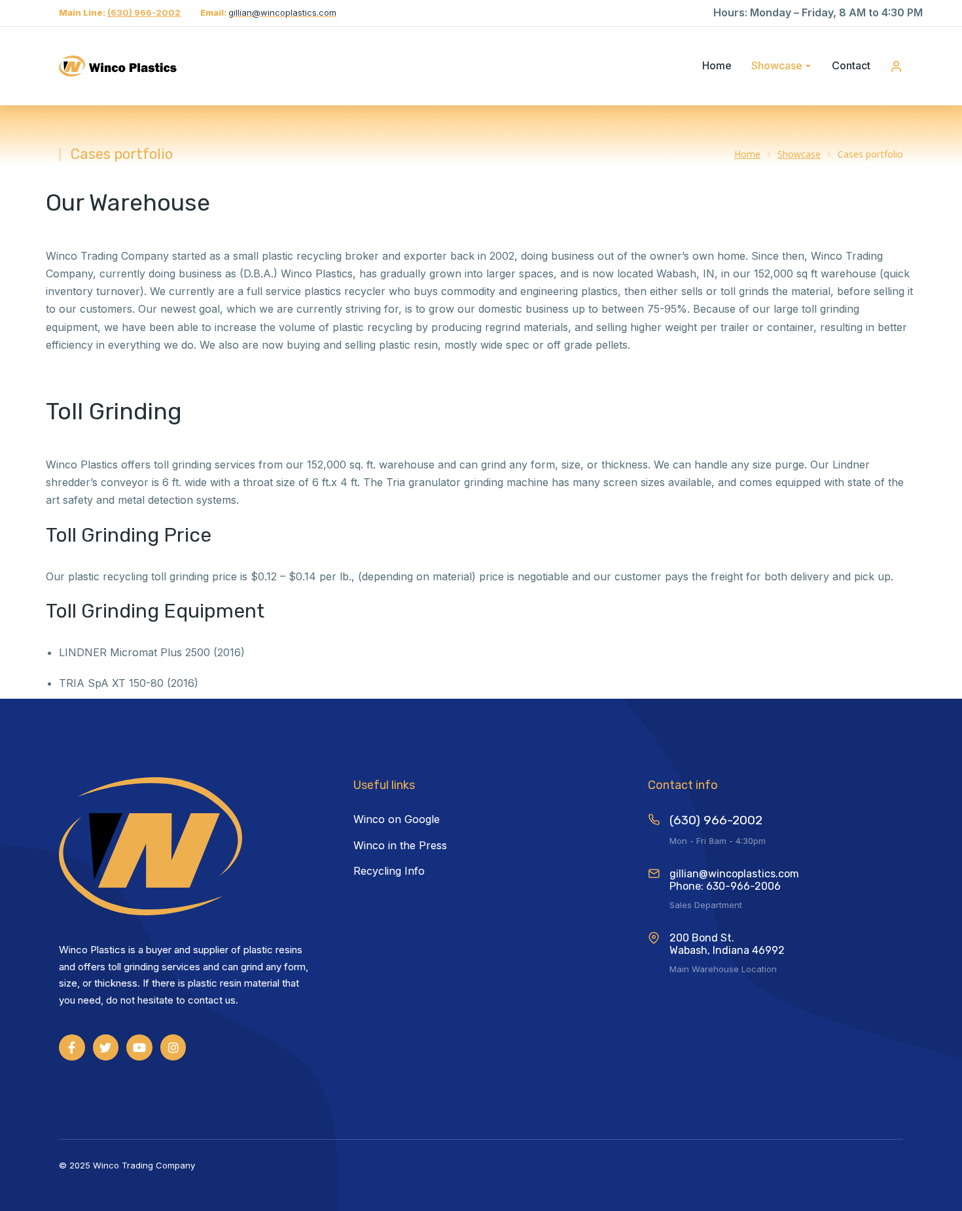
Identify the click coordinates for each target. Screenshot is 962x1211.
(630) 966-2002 (144, 12)
